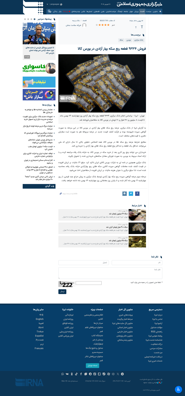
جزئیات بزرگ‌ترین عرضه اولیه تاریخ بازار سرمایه (38, 128)
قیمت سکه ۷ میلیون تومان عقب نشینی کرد (40, 148)
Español (39, 336)
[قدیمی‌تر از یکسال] (137, 215)
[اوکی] (72, 374)
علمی (102, 11)
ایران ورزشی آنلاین (65, 336)
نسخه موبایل (92, 365)
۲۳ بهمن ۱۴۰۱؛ (123, 238)
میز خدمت (158, 352)
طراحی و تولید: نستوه (150, 383)
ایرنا (139, 4)
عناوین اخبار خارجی (125, 332)
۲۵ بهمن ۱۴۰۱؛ (123, 224)
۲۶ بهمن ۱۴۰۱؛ (123, 211)
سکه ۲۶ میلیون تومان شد (118, 213)
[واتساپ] (63, 374)
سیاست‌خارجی (111, 11)
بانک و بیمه (76, 20)
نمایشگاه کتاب (97, 335)
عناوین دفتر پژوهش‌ (124, 336)
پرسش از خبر (98, 340)
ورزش (136, 11)
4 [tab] (25, 19)
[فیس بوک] (81, 374)
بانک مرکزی (138, 40)
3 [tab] (28, 19)
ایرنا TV (65, 11)
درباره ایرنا (158, 315)
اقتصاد (142, 11)
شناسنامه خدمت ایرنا (154, 340)
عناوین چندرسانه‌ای (125, 340)
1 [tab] (34, 19)
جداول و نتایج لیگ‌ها (94, 348)
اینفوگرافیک (98, 344)
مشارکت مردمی (156, 348)
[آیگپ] (99, 374)
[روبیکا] (113, 374)
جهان (131, 11)
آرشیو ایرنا (158, 323)
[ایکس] (118, 374)
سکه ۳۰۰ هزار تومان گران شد (117, 227)
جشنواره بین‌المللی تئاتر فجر (94, 358)
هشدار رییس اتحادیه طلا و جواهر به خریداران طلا (39, 111)
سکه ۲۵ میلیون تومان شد (118, 240)
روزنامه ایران (68, 319)
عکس (83, 11)
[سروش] (90, 374)
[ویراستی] (86, 374)
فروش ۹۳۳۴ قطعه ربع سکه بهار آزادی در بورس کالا (112, 49)
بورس (129, 40)
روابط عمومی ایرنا (155, 336)
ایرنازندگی (69, 315)
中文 (41, 315)
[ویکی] (67, 374)
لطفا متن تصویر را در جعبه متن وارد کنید (146, 282)
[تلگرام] (122, 374)
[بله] (104, 374)
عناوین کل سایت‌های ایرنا (122, 323)
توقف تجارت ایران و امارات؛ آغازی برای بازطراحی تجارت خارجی (38, 155)
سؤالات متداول (156, 327)
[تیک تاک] (76, 374)
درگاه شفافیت (156, 344)
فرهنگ (120, 11)
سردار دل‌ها (98, 323)
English (40, 319)
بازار (60, 11)
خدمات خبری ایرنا (155, 361)
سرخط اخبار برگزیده (125, 319)
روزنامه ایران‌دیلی (66, 332)
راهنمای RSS (156, 332)
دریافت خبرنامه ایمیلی (153, 357)
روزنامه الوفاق (67, 323)
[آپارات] (109, 374)
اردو (42, 344)
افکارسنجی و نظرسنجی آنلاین (93, 317)
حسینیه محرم (97, 352)
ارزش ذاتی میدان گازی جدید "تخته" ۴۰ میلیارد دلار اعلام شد (39, 178)
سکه (121, 40)
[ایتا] (95, 374)
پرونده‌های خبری (126, 315)
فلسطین (96, 11)
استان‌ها (89, 11)
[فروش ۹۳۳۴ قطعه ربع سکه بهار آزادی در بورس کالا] (102, 83)
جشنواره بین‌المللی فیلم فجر (94, 329)
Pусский (40, 340)
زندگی (55, 11)
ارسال (62, 291)
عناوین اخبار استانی (125, 327)
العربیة (41, 323)
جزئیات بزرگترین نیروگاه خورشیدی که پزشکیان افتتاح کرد (38, 134)
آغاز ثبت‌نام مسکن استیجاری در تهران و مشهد (38, 162)
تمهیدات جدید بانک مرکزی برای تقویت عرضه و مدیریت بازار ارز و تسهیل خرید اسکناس (38, 119)
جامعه (126, 11)
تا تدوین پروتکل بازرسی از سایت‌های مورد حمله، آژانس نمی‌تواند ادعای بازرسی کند (40, 50)
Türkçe (40, 332)
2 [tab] (31, 19)
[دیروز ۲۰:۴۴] (39, 33)
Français (39, 348)
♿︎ (178, 389)
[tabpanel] (39, 41)
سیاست (148, 11)
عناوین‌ (155, 11)
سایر (50, 11)
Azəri (41, 327)
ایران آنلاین (68, 327)
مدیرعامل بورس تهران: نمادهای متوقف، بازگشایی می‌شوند (40, 141)
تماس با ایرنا (157, 319)
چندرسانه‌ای (76, 11)
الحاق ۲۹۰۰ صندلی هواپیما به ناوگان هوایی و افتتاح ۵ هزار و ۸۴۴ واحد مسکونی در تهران (39, 170)
